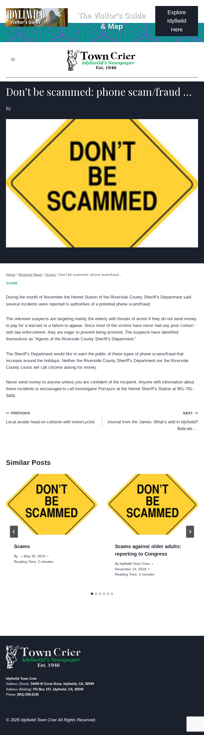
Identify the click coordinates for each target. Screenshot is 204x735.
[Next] (190, 532)
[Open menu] (13, 60)
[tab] (92, 593)
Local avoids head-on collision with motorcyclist (50, 417)
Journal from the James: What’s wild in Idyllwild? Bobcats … (152, 421)
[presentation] (51, 504)
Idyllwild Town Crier (135, 564)
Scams (12, 283)
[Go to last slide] (14, 532)
